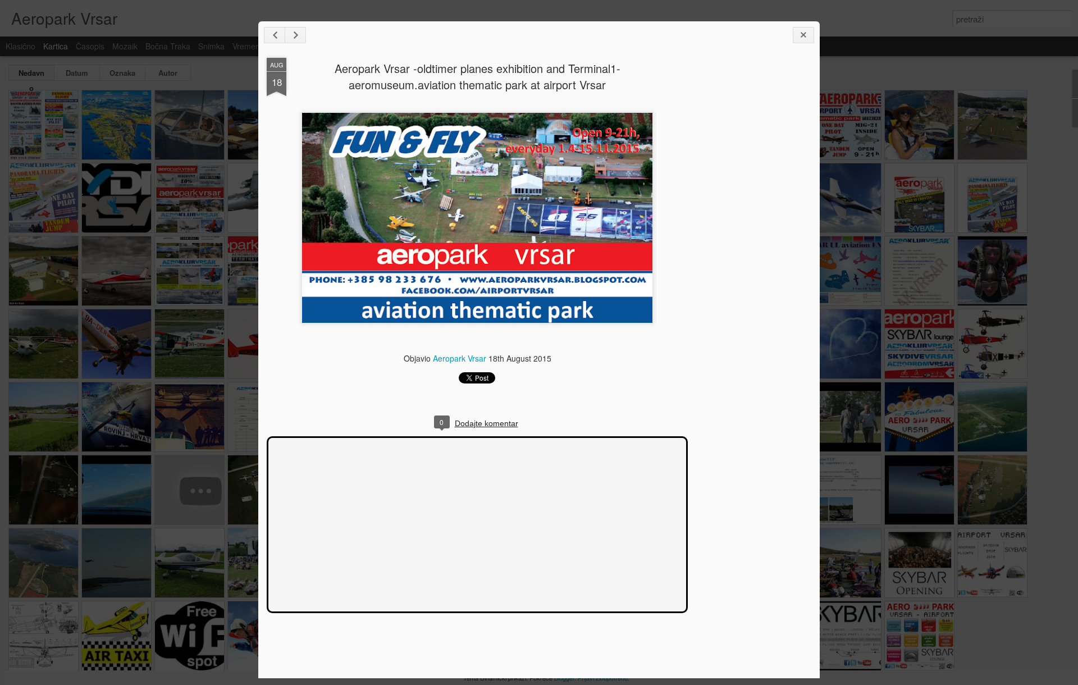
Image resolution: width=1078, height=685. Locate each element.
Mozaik (125, 46)
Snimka (211, 46)
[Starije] (295, 35)
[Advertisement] (749, 234)
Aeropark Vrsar (459, 358)
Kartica (55, 46)
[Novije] (274, 35)
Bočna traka (167, 46)
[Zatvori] (803, 35)
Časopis (90, 46)
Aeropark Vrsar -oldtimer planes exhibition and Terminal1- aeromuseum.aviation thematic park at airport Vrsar (477, 76)
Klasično (20, 46)
